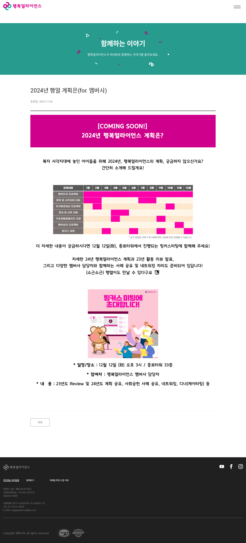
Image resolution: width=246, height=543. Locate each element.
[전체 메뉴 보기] (237, 7)
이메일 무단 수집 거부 (59, 480)
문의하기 (30, 480)
